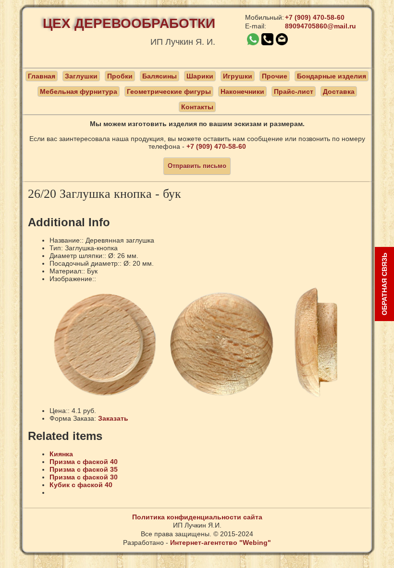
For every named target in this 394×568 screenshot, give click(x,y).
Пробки (120, 76)
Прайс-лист (293, 91)
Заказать (113, 418)
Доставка (339, 91)
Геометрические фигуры (169, 91)
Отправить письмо (197, 165)
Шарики (199, 76)
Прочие (274, 76)
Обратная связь (384, 284)
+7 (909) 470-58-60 (315, 17)
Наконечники (242, 91)
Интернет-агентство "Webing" (220, 542)
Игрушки (237, 76)
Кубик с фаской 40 (80, 485)
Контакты (197, 107)
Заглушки (81, 76)
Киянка (61, 454)
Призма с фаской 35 (83, 469)
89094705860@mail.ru (320, 26)
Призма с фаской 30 (83, 477)
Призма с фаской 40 (83, 461)
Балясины (159, 76)
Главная (41, 76)
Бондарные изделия (331, 76)
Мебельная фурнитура (78, 91)
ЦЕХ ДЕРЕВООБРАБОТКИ (129, 23)
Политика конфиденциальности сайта (197, 517)
